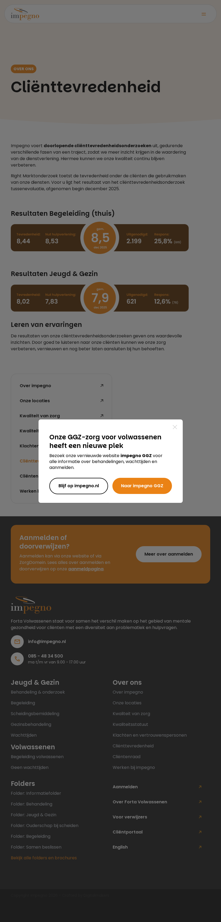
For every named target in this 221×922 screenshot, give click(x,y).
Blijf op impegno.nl (78, 486)
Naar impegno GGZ (142, 486)
